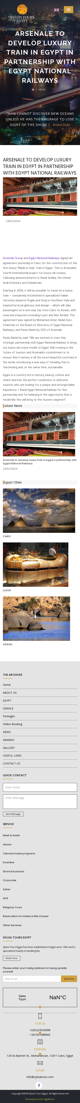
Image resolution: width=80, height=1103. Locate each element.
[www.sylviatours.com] (39, 434)
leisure (7, 844)
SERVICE (8, 708)
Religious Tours (12, 907)
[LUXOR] (35, 564)
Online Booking (12, 724)
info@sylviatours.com (40, 1077)
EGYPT (7, 700)
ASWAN (7, 644)
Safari (6, 889)
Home (7, 685)
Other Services (12, 925)
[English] (56, 9)
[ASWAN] (36, 618)
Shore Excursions (13, 871)
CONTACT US (11, 763)
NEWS (7, 732)
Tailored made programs (19, 853)
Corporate (9, 880)
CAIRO (7, 536)
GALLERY (9, 748)
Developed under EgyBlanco (40, 1099)
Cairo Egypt (40, 997)
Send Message (13, 813)
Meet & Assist (11, 835)
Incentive (8, 862)
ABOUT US (10, 692)
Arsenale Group (13, 258)
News (42, 89)
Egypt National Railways (44, 258)
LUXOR (7, 590)
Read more (11, 958)
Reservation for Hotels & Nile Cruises (26, 916)
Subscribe (69, 978)
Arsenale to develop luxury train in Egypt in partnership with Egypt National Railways (40, 461)
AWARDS (8, 740)
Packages (9, 716)
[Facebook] (38, 1085)
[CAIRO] (39, 510)
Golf (5, 898)
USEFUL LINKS (12, 755)
